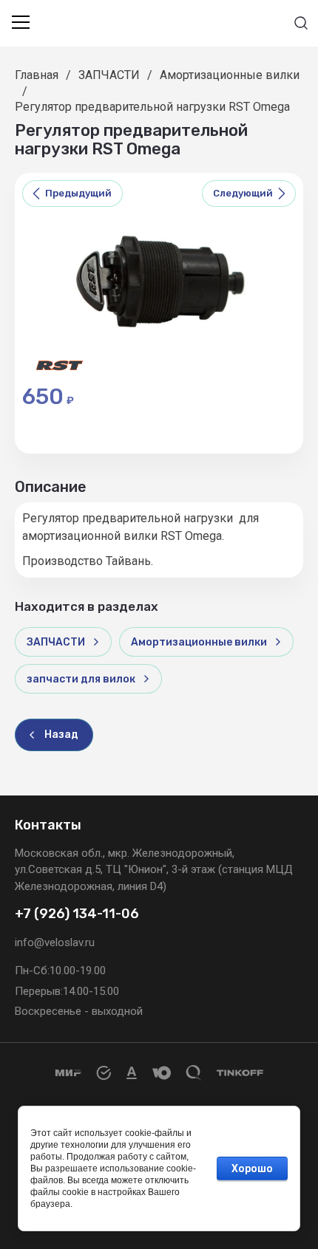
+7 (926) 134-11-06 (77, 914)
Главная (36, 75)
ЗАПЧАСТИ (109, 75)
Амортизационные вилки (230, 75)
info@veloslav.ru (55, 942)
